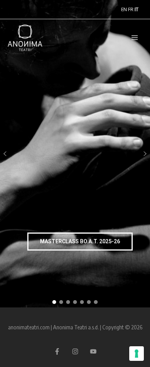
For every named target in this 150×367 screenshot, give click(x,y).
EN (124, 9)
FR (130, 9)
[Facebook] (57, 351)
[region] (75, 153)
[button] (5, 154)
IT (136, 9)
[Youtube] (93, 351)
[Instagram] (75, 351)
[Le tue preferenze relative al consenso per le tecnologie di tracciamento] (136, 353)
